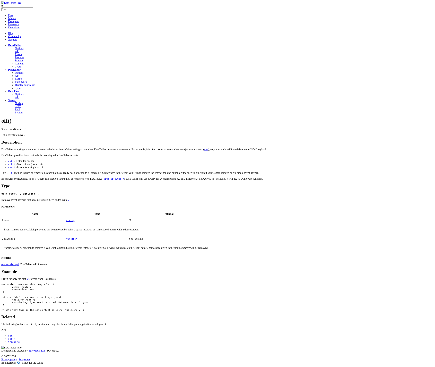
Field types (21, 81)
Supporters (24, 359)
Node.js (19, 103)
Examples (13, 21)
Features (19, 57)
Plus (10, 15)
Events (18, 54)
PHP (17, 109)
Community (14, 36)
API (17, 51)
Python (19, 112)
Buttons (19, 60)
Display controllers (25, 85)
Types (18, 66)
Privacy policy (9, 359)
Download (14, 27)
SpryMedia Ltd (37, 350)
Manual (12, 18)
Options (19, 48)
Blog (10, 33)
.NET (18, 106)
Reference (13, 24)
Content (19, 63)
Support (12, 39)
